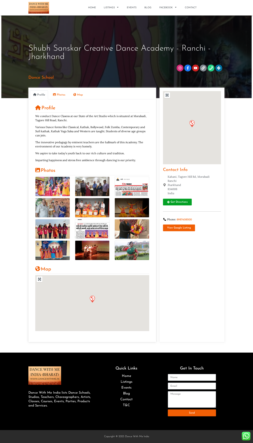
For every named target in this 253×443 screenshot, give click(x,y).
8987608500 (184, 219)
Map (46, 269)
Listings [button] (109, 7)
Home (92, 7)
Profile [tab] (41, 94)
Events (131, 7)
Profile (48, 108)
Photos (48, 170)
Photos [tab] (61, 94)
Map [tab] (80, 94)
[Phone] (211, 68)
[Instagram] (180, 68)
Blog (147, 7)
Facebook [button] (166, 7)
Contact (191, 7)
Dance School (41, 78)
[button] (92, 299)
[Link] (203, 68)
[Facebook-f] (187, 68)
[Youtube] (195, 68)
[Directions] (218, 68)
